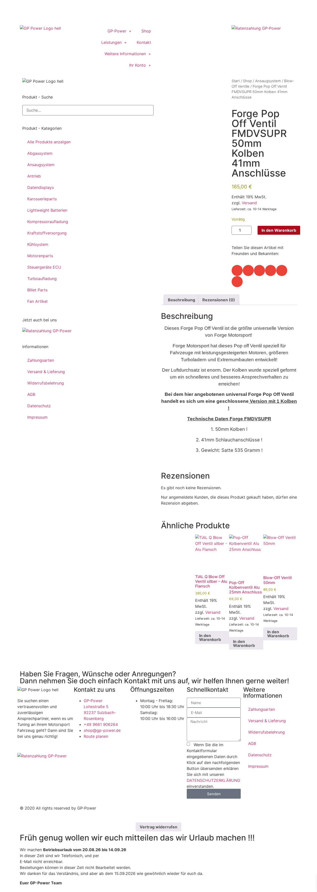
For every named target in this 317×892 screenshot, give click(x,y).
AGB (31, 394)
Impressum (37, 417)
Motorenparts (40, 255)
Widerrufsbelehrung (45, 383)
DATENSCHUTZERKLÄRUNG (213, 780)
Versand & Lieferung (46, 371)
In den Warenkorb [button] (210, 637)
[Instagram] (181, 31)
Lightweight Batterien (47, 210)
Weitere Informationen (125, 53)
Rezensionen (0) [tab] (218, 299)
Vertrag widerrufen (158, 826)
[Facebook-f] (167, 31)
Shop (146, 30)
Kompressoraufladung (47, 221)
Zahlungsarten (40, 360)
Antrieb (34, 176)
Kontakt (144, 42)
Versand (249, 202)
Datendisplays (40, 187)
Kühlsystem (37, 244)
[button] (237, 270)
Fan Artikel (37, 301)
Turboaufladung (42, 278)
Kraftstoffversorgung (47, 232)
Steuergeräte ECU (44, 267)
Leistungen (111, 42)
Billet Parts (37, 289)
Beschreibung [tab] (181, 299)
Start (236, 81)
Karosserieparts (42, 198)
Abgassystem (40, 153)
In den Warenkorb (279, 230)
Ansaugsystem (40, 164)
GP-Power (116, 30)
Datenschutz (39, 405)
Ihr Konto (137, 65)
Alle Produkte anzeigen (49, 141)
